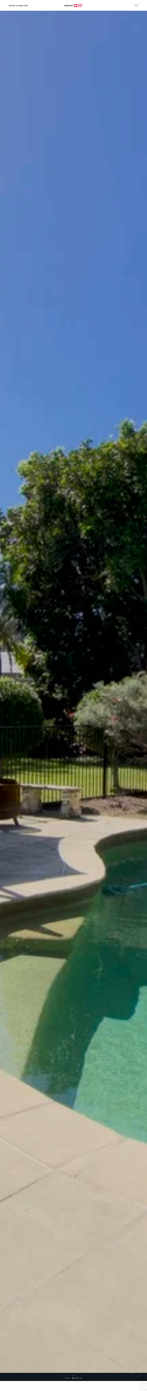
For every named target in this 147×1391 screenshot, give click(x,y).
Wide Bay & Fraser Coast (18, 6)
